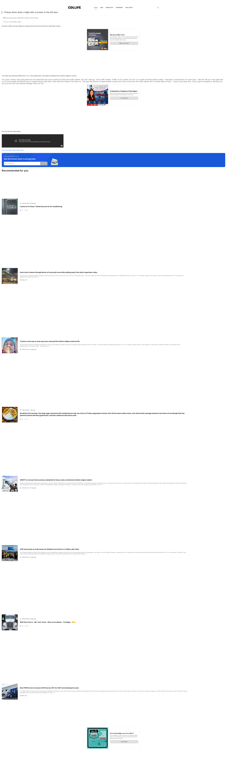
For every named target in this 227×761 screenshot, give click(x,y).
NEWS (96, 7)
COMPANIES (119, 7)
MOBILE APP (109, 7)
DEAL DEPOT (129, 7)
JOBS (101, 7)
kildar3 (28, 76)
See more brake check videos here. (13, 150)
